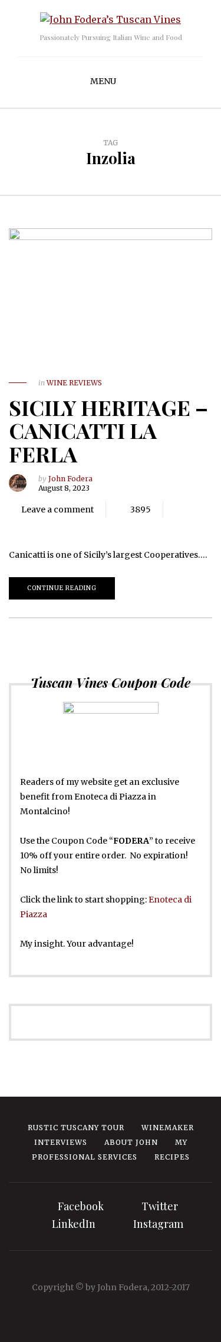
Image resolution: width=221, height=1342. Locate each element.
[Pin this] (76, 527)
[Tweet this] (41, 527)
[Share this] (23, 527)
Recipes (172, 1157)
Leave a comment (57, 509)
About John (131, 1142)
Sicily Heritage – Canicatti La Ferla (108, 430)
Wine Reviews (74, 382)
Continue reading (62, 588)
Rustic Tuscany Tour (76, 1127)
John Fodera (70, 478)
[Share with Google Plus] (59, 527)
